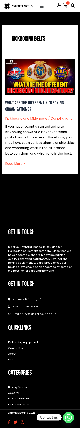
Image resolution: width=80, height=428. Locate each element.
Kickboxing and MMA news (26, 118)
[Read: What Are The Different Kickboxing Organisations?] (40, 76)
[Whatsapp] (68, 417)
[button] (41, 6)
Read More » (15, 163)
